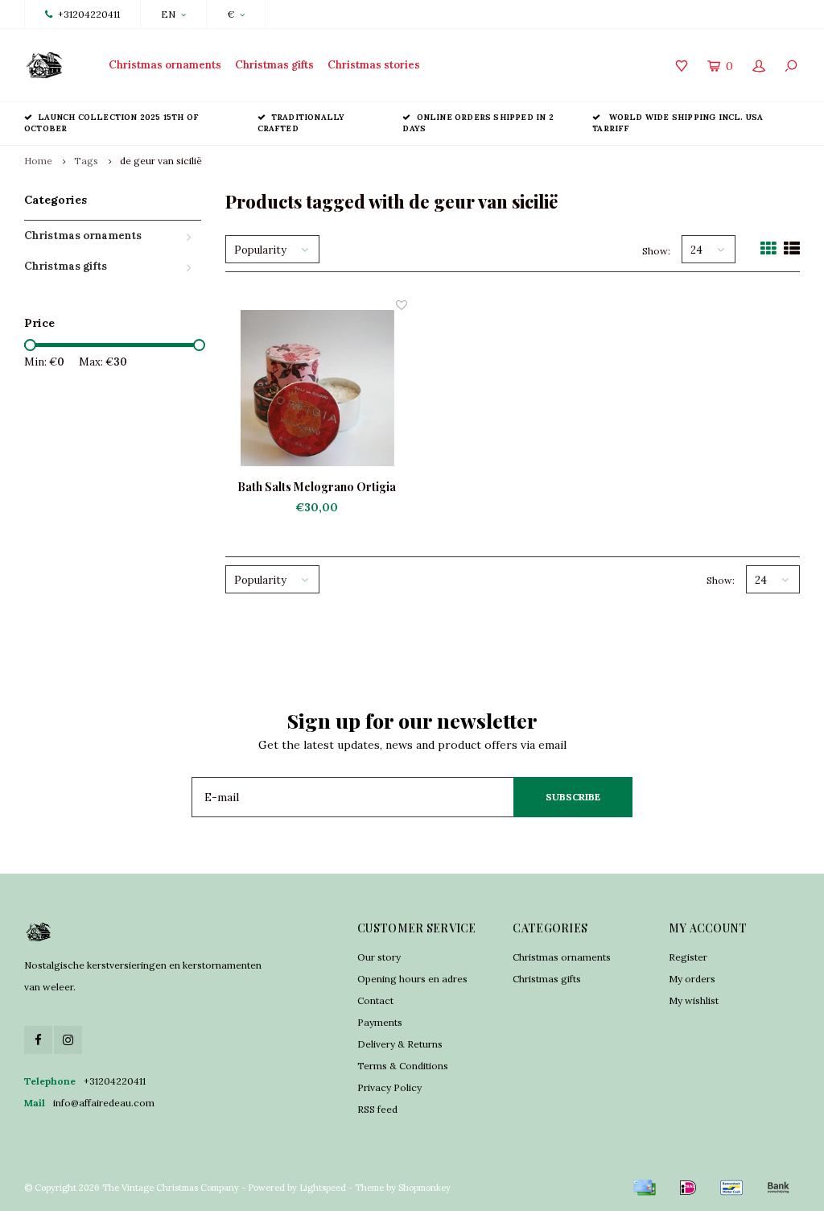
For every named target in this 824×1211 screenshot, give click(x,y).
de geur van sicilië (161, 161)
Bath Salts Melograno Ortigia (316, 486)
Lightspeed (322, 1187)
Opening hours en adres (412, 979)
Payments (379, 1022)
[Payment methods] (644, 1187)
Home (38, 161)
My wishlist (694, 1000)
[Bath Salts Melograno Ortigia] (316, 387)
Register (688, 957)
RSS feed (377, 1109)
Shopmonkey (424, 1187)
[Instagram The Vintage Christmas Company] (68, 1040)
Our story (379, 957)
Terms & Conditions (402, 1066)
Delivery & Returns (400, 1044)
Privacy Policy (389, 1087)
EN (168, 14)
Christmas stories (374, 65)
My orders (692, 979)
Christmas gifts (274, 65)
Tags (86, 161)
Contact (375, 1000)
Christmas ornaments (165, 65)
